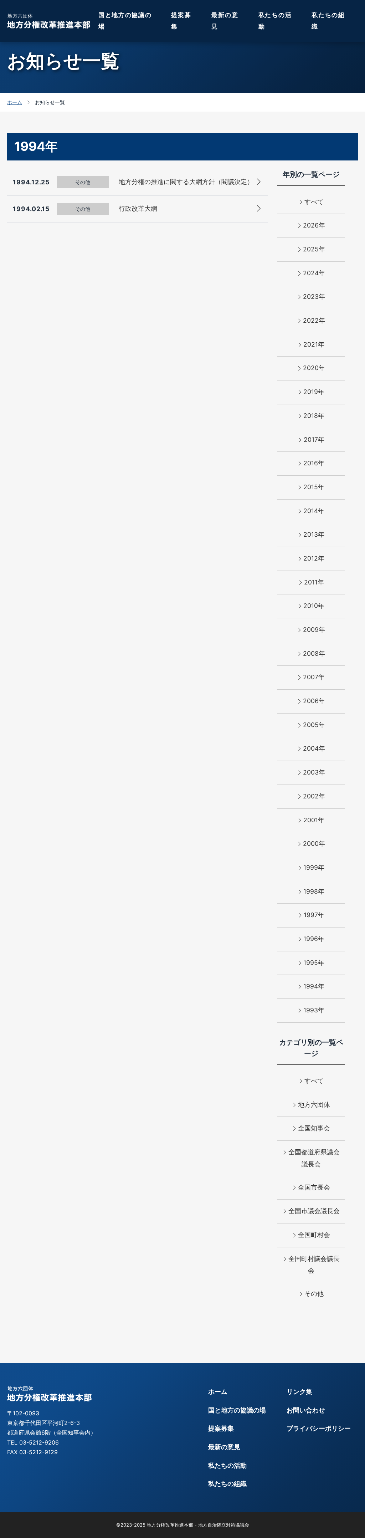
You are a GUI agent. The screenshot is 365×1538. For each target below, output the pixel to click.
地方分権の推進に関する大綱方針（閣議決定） (186, 181)
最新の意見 (224, 20)
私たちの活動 (275, 20)
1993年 (313, 1010)
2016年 (313, 463)
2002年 (314, 796)
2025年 (314, 249)
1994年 (313, 986)
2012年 (313, 558)
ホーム (217, 1391)
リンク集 (299, 1391)
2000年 (314, 843)
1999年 (313, 867)
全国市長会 (314, 1187)
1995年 (313, 962)
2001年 (313, 820)
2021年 (313, 344)
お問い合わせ (306, 1410)
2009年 (314, 629)
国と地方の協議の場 (125, 20)
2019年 (313, 391)
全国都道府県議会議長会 (314, 1158)
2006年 (314, 701)
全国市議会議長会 (314, 1211)
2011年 (314, 582)
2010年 (313, 605)
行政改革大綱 (138, 208)
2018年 (313, 415)
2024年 (314, 273)
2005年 (314, 725)
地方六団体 (314, 1104)
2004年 (314, 748)
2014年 (313, 511)
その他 (314, 1293)
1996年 (313, 938)
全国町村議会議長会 (314, 1264)
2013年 (313, 534)
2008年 (314, 653)
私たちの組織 (328, 20)
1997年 (314, 915)
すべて (314, 201)
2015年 (313, 487)
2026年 (314, 225)
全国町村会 (314, 1234)
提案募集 (181, 20)
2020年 (314, 368)
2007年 (314, 677)
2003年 (314, 772)
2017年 (314, 439)
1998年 (313, 891)
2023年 (314, 296)
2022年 (314, 320)
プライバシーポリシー (319, 1428)
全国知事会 (314, 1128)
